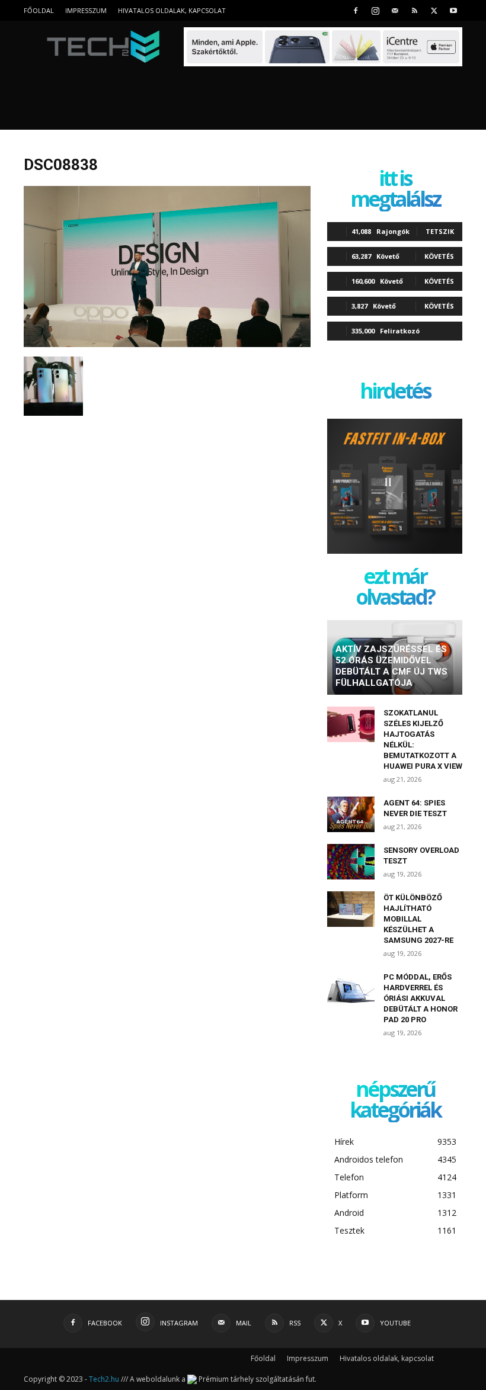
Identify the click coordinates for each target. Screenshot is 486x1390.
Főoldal (39, 10)
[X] (434, 10)
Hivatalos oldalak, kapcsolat (172, 10)
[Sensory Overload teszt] (351, 861)
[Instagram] (375, 10)
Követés (439, 256)
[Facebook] (355, 10)
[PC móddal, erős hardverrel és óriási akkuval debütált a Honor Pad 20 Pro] (351, 988)
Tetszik (440, 231)
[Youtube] (453, 10)
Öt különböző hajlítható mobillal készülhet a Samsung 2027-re (418, 919)
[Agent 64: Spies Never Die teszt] (351, 814)
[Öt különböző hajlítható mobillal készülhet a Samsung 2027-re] (351, 909)
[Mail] (395, 10)
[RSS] (414, 10)
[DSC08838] (167, 344)
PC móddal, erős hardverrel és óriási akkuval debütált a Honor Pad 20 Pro (420, 998)
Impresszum (86, 10)
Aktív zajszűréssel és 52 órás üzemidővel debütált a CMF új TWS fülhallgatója (391, 666)
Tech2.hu (104, 1379)
